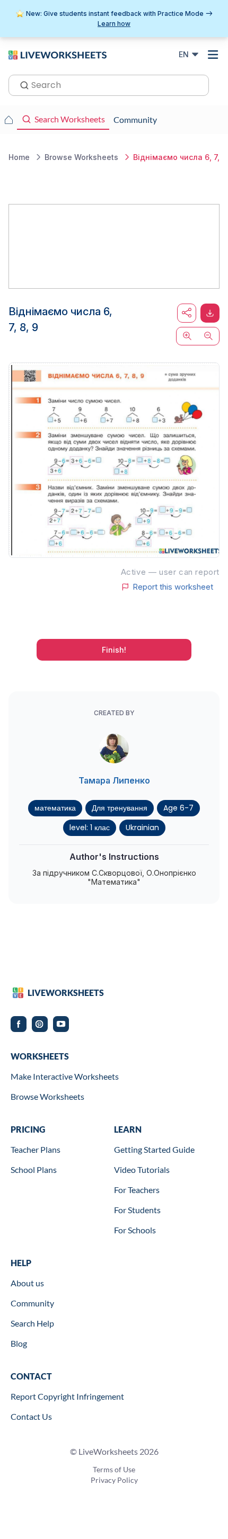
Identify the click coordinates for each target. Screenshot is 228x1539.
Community (32, 1303)
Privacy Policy (114, 1479)
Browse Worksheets (47, 1096)
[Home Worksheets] (8, 119)
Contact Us (31, 1416)
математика (55, 808)
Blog (19, 1343)
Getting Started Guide (154, 1149)
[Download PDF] (210, 313)
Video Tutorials (142, 1169)
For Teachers (137, 1190)
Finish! (114, 649)
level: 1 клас (89, 827)
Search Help (32, 1323)
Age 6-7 (178, 808)
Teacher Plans (35, 1149)
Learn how (114, 24)
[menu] (213, 54)
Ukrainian (142, 827)
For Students (137, 1210)
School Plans (34, 1169)
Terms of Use (114, 1469)
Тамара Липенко (114, 780)
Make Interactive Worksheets (65, 1076)
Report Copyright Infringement (67, 1396)
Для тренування (119, 808)
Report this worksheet (173, 587)
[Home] (57, 54)
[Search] (21, 84)
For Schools (135, 1230)
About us (27, 1283)
